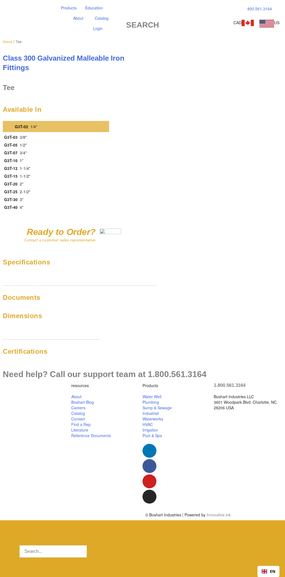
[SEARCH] (142, 13)
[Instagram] (149, 497)
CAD (238, 22)
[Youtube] (149, 481)
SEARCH (142, 25)
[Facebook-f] (149, 466)
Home (7, 41)
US (276, 22)
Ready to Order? (61, 232)
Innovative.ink (219, 514)
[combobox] (268, 571)
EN (272, 571)
